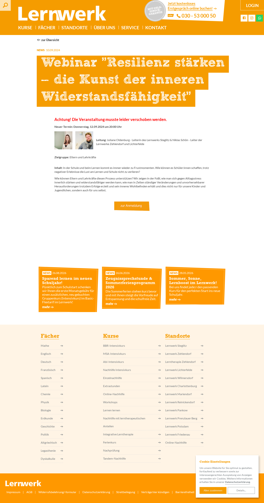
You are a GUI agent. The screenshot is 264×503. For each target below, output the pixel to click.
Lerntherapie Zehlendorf (180, 361)
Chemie (45, 394)
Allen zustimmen (213, 490)
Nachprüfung (111, 450)
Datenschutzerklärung (237, 481)
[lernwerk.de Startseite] (60, 15)
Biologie (46, 410)
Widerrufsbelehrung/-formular (57, 492)
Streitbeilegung (125, 492)
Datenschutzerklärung (96, 492)
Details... (241, 490)
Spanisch (46, 378)
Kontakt (156, 27)
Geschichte (48, 426)
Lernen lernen (111, 410)
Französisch (48, 369)
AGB (29, 492)
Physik (45, 402)
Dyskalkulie (48, 458)
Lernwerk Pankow (176, 410)
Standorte (74, 27)
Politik (45, 434)
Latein (44, 386)
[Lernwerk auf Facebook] (244, 18)
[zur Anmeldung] (131, 206)
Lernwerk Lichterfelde (178, 369)
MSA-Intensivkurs (114, 353)
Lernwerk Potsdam (177, 426)
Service (130, 27)
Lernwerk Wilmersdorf (179, 378)
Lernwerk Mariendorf (178, 394)
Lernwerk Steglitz (176, 345)
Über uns (104, 27)
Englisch (46, 353)
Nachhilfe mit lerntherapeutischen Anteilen (124, 422)
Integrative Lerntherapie (118, 434)
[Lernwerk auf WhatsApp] (259, 18)
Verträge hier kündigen (155, 492)
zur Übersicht (50, 40)
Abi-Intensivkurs (113, 361)
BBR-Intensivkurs (114, 345)
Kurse (25, 27)
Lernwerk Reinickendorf (180, 402)
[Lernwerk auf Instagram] (252, 18)
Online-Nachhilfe (113, 394)
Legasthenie (48, 450)
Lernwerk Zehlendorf (178, 353)
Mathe (45, 345)
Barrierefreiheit (184, 492)
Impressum (13, 492)
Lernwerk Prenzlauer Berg (181, 418)
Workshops (110, 402)
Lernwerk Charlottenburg (181, 386)
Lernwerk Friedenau (177, 434)
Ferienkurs (109, 442)
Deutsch (46, 361)
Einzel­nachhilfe (112, 378)
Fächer (46, 27)
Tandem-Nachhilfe (114, 458)
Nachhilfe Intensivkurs (117, 369)
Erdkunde (47, 418)
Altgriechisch (49, 442)
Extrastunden (111, 386)
